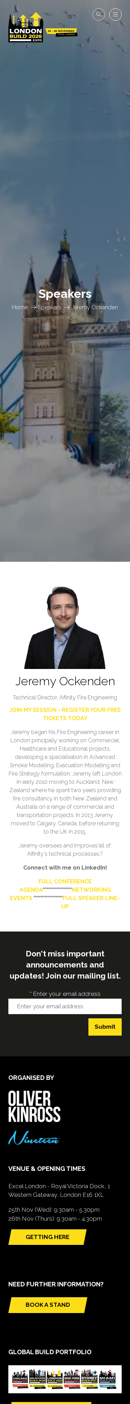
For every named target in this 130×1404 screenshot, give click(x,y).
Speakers (49, 307)
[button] (99, 14)
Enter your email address (65, 993)
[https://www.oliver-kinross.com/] (34, 1120)
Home (20, 307)
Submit (105, 1026)
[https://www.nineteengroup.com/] (34, 1142)
